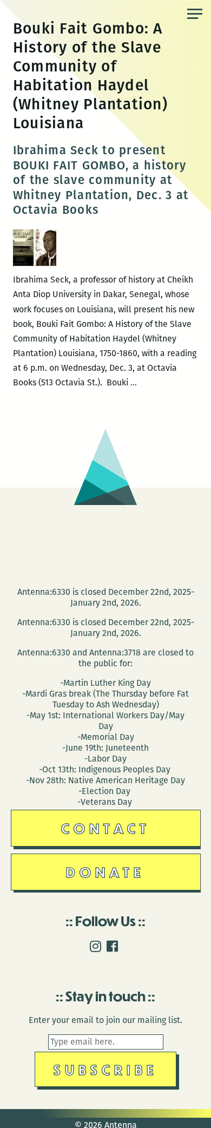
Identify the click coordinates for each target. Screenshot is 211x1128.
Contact (105, 827)
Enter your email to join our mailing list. (105, 1020)
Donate (105, 871)
